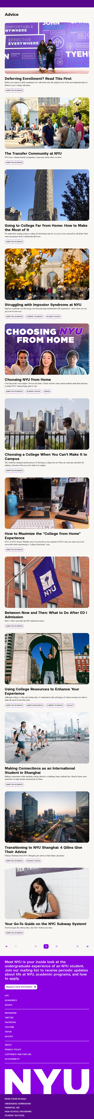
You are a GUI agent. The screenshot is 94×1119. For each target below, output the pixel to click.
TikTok (8, 1031)
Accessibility (12, 1059)
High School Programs (18, 1112)
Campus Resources (35, 705)
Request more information (19, 987)
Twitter (9, 1017)
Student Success (14, 1116)
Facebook (10, 1022)
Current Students (35, 317)
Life (7, 995)
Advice (8, 1005)
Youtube (9, 1027)
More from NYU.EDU (15, 1099)
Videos (47, 391)
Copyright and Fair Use (18, 1054)
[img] (47, 48)
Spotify (9, 1036)
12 (77, 946)
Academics (11, 1000)
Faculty (70, 705)
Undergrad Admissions (18, 1104)
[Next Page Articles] (87, 946)
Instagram (10, 1013)
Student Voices (53, 317)
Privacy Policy (13, 1049)
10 (57, 946)
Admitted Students (14, 90)
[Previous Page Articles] (6, 946)
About (8, 1045)
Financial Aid (12, 1108)
